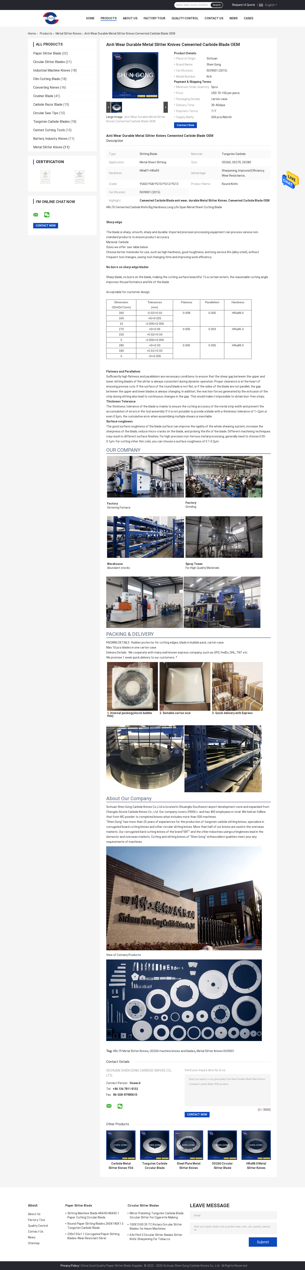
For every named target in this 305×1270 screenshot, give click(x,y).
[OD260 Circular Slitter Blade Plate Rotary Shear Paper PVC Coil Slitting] (222, 1145)
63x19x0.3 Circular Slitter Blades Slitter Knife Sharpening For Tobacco (156, 1237)
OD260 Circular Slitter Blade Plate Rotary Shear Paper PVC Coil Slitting (222, 1166)
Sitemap (34, 1243)
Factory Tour (154, 18)
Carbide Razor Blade (47, 104)
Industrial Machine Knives (51, 70)
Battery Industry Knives (50, 139)
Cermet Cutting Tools (49, 130)
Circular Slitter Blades (49, 62)
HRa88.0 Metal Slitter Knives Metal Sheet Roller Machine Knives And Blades (256, 1166)
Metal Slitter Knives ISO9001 (215, 1051)
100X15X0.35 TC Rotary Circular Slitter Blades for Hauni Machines (156, 1226)
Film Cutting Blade (46, 79)
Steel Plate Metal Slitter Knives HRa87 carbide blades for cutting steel (188, 1166)
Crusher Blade (43, 96)
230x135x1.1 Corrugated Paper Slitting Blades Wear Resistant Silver (93, 1236)
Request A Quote (243, 4)
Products (109, 18)
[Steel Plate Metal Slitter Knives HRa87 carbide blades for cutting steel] (188, 1145)
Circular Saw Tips (45, 113)
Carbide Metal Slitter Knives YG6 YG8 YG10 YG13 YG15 (121, 1166)
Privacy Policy (70, 1265)
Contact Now (185, 125)
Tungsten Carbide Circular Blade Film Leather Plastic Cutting (154, 1166)
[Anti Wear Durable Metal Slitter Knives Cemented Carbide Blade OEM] (135, 76)
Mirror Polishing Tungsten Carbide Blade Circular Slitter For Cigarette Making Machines (157, 1216)
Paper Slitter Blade (47, 53)
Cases (248, 18)
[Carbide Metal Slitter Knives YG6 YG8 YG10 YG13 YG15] (120, 1145)
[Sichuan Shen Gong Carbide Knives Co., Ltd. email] (38, 215)
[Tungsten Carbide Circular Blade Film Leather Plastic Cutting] (154, 1145)
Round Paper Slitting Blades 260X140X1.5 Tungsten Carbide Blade (95, 1225)
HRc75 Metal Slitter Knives (130, 1051)
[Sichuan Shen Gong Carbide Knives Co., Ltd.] (51, 18)
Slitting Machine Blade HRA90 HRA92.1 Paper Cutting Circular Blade (93, 1215)
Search (217, 5)
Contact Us (214, 18)
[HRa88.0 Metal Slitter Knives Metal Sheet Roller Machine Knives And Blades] (256, 1145)
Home (90, 18)
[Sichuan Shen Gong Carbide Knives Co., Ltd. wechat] (49, 215)
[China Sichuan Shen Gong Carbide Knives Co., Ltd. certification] (45, 176)
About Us (130, 18)
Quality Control (185, 18)
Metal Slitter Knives (69, 33)
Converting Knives (46, 87)
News (233, 18)
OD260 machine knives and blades (172, 1051)
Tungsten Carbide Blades (51, 122)
